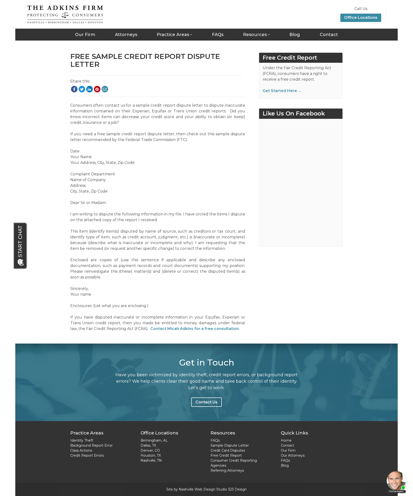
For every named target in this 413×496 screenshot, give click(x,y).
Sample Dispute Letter (230, 445)
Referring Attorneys (227, 470)
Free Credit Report (226, 455)
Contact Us (206, 402)
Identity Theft (81, 440)
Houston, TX (151, 455)
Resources (255, 34)
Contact (329, 34)
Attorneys (126, 34)
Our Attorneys (292, 455)
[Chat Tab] (20, 245)
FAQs (217, 34)
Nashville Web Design (197, 489)
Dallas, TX (148, 445)
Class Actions (81, 450)
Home (286, 440)
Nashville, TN (151, 460)
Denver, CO (150, 450)
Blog (294, 34)
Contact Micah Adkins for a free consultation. (195, 328)
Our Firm (85, 34)
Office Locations (360, 17)
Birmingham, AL (154, 440)
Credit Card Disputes (228, 450)
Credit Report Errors (87, 455)
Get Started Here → (282, 91)
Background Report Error (91, 445)
